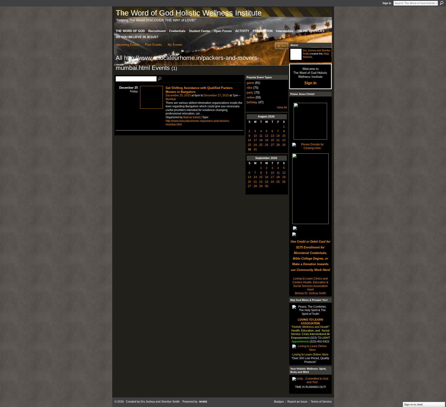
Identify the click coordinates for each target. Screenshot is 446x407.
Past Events (153, 44)
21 (278, 140)
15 (283, 135)
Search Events (160, 79)
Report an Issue (297, 401)
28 (278, 145)
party (250, 92)
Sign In (386, 3)
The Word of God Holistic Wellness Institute (189, 13)
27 (272, 145)
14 (278, 135)
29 (283, 145)
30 (249, 149)
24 (255, 145)
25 (260, 145)
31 (255, 149)
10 (255, 135)
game (250, 83)
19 (266, 140)
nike (249, 87)
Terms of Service (321, 401)
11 (260, 135)
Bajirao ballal (191, 117)
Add (283, 45)
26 (266, 145)
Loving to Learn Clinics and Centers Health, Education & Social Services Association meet (310, 284)
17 (255, 140)
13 (272, 135)
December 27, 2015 (216, 95)
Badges (279, 401)
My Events (175, 44)
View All (282, 107)
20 (272, 140)
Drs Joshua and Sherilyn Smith (160, 401)
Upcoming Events (128, 44)
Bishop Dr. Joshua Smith (310, 293)
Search (441, 3)
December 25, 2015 (178, 95)
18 (260, 140)
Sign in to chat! (413, 404)
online (251, 97)
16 (249, 140)
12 (266, 135)
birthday (252, 102)
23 (249, 145)
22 (283, 140)
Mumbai (171, 99)
